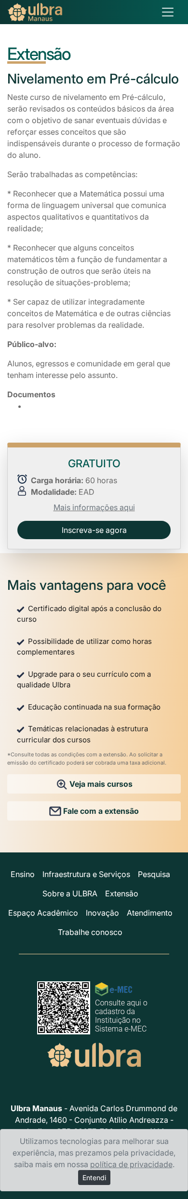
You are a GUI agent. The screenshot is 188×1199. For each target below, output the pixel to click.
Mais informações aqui (94, 507)
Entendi (94, 1177)
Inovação (102, 913)
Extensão (121, 893)
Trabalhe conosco (90, 932)
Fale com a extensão (100, 811)
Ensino (23, 874)
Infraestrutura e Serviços (86, 874)
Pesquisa (154, 874)
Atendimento (150, 913)
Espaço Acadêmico (43, 913)
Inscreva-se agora (94, 530)
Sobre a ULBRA (69, 893)
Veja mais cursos (100, 784)
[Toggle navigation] (168, 12)
